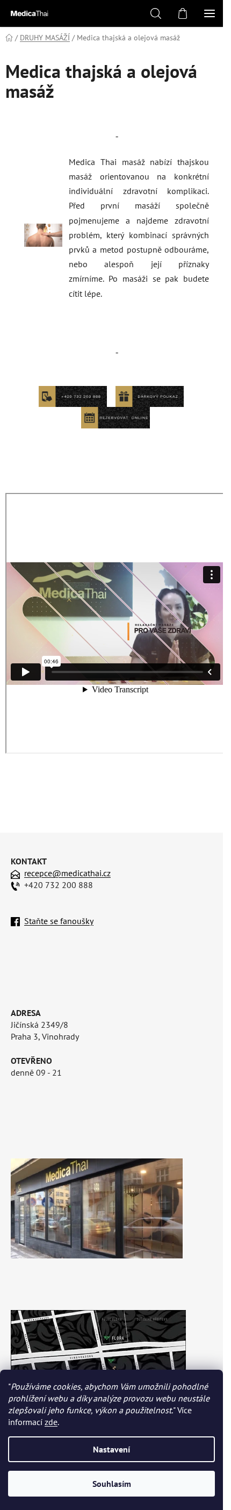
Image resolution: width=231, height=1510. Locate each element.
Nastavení (111, 1449)
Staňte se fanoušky (58, 920)
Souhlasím (111, 1483)
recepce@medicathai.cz (67, 873)
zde (51, 1421)
